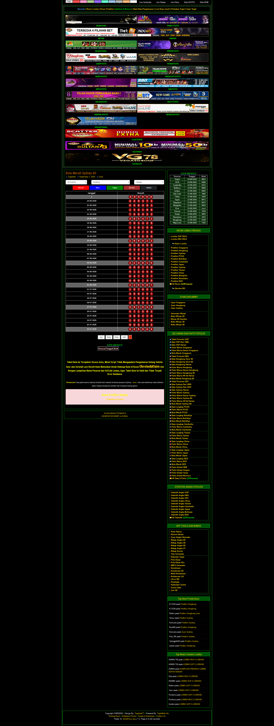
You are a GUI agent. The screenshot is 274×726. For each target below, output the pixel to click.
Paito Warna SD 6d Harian (183, 401)
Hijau (115, 188)
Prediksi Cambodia (179, 262)
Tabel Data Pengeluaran (143, 9)
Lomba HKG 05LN (179, 239)
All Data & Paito (179, 478)
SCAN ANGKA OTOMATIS (115, 413)
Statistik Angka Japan (180, 509)
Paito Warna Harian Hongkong (185, 370)
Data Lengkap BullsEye (182, 415)
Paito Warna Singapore (182, 348)
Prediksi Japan (177, 264)
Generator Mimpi (178, 313)
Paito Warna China (180, 444)
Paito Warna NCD (179, 461)
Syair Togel (191, 9)
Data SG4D (204, 2)
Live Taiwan (161, 2)
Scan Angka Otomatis (180, 537)
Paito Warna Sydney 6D (182, 398)
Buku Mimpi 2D (178, 316)
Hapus (69, 1)
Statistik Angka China (180, 501)
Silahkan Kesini (115, 399)
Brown (132, 188)
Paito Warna (176, 532)
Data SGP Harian (179, 345)
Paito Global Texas (180, 473)
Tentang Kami (114, 716)
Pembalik (175, 582)
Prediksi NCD (177, 281)
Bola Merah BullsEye (181, 421)
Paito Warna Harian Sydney (184, 395)
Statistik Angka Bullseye (181, 512)
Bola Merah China (179, 447)
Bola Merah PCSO (179, 412)
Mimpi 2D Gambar (179, 319)
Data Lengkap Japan (180, 450)
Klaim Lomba (181, 244)
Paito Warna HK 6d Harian (183, 376)
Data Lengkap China (180, 441)
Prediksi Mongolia (179, 276)
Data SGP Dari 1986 (180, 342)
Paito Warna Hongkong (182, 367)
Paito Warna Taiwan (180, 436)
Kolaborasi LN (177, 576)
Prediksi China (177, 273)
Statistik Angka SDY (180, 498)
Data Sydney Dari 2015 (181, 387)
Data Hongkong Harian (181, 364)
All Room (176, 284)
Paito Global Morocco (181, 476)
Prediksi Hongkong (179, 251)
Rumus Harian (177, 534)
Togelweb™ (139, 713)
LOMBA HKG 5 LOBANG (193, 660)
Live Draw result (162, 9)
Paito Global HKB (179, 467)
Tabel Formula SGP (180, 339)
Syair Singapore (178, 302)
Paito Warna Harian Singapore (185, 350)
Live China (175, 2)
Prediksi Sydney (178, 253)
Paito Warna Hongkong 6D (183, 373)
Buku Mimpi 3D (178, 322)
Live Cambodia (145, 2)
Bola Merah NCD (179, 464)
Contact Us (161, 716)
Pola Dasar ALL (178, 562)
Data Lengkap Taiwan (181, 433)
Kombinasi (176, 568)
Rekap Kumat (177, 551)
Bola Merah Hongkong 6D (183, 378)
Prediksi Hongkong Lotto (190, 613)
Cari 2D (174, 590)
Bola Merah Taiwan (180, 438)
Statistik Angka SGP (180, 492)
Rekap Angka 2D (178, 540)
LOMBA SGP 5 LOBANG (193, 664)
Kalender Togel (177, 557)
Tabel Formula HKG (180, 356)
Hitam (148, 188)
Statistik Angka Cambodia (182, 506)
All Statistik (177, 518)
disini (135, 382)
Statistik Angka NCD (180, 515)
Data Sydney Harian (180, 390)
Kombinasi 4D (177, 571)
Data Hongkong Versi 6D (182, 362)
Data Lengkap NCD (180, 459)
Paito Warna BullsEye (181, 418)
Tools (101, 177)
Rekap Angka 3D (178, 543)
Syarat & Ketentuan (146, 716)
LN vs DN (175, 579)
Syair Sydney (177, 308)
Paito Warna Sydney (180, 393)
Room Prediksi (106, 9)
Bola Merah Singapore (181, 353)
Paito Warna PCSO (180, 410)
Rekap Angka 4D (178, 545)
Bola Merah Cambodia (181, 430)
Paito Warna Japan (180, 453)
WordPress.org (129, 719)
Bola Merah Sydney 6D (81, 173)
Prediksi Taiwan (178, 270)
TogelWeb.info (163, 713)
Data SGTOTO (189, 2)
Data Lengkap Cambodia (182, 424)
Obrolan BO (180, 288)
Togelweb (72, 177)
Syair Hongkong (178, 305)
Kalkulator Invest (178, 585)
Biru (98, 188)
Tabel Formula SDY (180, 381)
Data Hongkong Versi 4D (182, 359)
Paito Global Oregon (181, 470)
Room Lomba (93, 9)
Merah (81, 188)
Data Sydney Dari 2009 (181, 384)
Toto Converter (177, 554)
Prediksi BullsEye (179, 259)
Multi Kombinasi (178, 574)
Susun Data (176, 588)
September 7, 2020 (87, 177)
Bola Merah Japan (179, 455)
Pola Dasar (176, 560)
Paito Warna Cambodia (182, 427)
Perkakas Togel (178, 9)
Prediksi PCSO (177, 256)
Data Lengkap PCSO (180, 407)
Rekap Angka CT (178, 548)
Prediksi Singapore (179, 248)
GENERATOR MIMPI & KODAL (115, 416)
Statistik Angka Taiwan (181, 504)
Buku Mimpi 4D (178, 325)
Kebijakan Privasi (129, 716)
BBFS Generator (178, 565)
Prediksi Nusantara (179, 278)
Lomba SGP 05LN (179, 236)
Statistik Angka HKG (180, 495)
